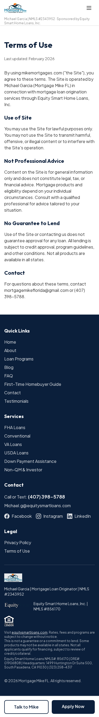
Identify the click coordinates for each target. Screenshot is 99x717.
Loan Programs (19, 359)
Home (10, 342)
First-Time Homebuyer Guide (32, 384)
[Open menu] (89, 8)
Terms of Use (17, 551)
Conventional (17, 436)
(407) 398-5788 (46, 496)
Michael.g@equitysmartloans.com (37, 505)
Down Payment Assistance (30, 461)
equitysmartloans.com (30, 632)
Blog (8, 367)
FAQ (8, 375)
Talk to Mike (26, 707)
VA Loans (13, 444)
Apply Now (73, 706)
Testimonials (16, 401)
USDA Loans (16, 452)
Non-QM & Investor (23, 469)
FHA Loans (14, 427)
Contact (12, 392)
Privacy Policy (17, 542)
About (10, 350)
